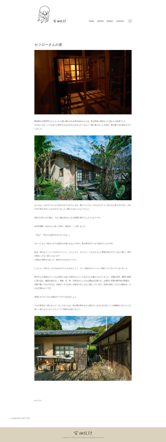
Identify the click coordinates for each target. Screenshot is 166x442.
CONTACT (120, 21)
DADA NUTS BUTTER (21, 418)
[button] (38, 348)
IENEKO (110, 21)
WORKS (100, 21)
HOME (91, 21)
